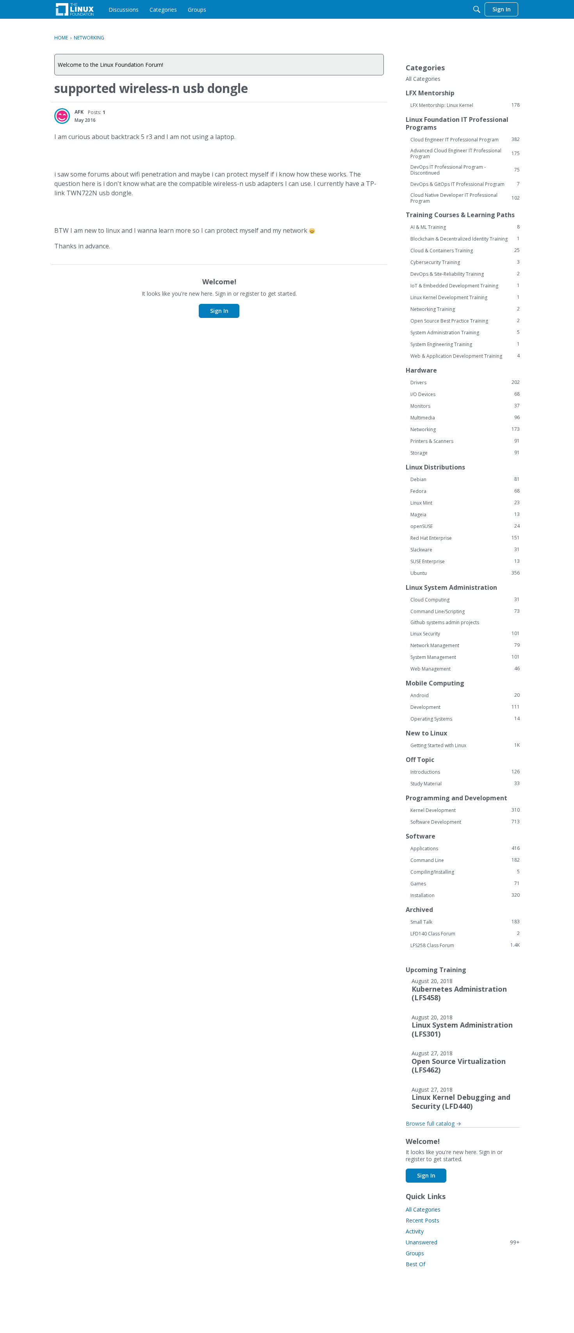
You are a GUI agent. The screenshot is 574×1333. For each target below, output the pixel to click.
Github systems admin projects (444, 622)
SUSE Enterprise (465, 561)
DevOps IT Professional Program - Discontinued (465, 170)
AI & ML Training (465, 226)
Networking (465, 429)
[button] (62, 116)
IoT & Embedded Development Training (465, 285)
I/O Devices (465, 394)
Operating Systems (465, 718)
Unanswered (463, 1242)
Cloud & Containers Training (465, 250)
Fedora (465, 490)
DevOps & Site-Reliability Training (465, 273)
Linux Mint (465, 502)
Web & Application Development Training (465, 355)
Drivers (465, 382)
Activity (415, 1231)
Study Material (465, 783)
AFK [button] (79, 112)
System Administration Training (465, 332)
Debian (465, 479)
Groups (415, 1253)
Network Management (465, 645)
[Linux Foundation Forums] (75, 9)
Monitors (465, 405)
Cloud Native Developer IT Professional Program (465, 198)
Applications (465, 848)
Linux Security (465, 633)
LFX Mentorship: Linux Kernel (465, 105)
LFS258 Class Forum (465, 945)
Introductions (465, 771)
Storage (465, 452)
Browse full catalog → (433, 1123)
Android (465, 695)
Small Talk (465, 921)
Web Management (465, 668)
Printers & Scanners (465, 440)
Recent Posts (422, 1220)
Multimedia (465, 417)
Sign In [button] (219, 310)
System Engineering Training (465, 344)
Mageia (465, 514)
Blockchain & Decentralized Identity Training (465, 238)
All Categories (423, 78)
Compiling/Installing (465, 871)
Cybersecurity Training (465, 262)
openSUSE (465, 526)
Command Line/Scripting (465, 611)
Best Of (415, 1264)
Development (465, 706)
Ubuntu (465, 572)
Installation (465, 895)
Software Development (465, 821)
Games (465, 883)
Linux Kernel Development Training (465, 297)
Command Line (465, 860)
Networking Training (465, 308)
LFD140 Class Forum (465, 933)
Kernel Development (465, 810)
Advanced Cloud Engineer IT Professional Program (465, 153)
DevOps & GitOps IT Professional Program (465, 183)
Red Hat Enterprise (465, 537)
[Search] (477, 9)
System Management (465, 656)
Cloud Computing (465, 599)
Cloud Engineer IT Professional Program (465, 139)
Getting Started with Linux (465, 745)
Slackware (465, 549)
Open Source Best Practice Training (465, 320)
